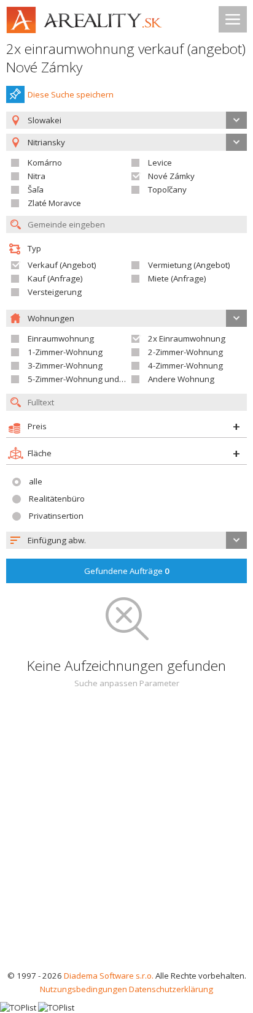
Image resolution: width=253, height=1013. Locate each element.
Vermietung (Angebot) (189, 264)
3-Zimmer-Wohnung (65, 365)
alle (35, 481)
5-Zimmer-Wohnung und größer (87, 378)
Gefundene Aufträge (126, 570)
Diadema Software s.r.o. (109, 975)
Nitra (36, 176)
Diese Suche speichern (71, 94)
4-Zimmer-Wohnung (185, 365)
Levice (160, 162)
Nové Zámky (171, 176)
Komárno (45, 162)
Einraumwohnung (61, 338)
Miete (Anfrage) (177, 278)
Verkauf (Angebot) (62, 264)
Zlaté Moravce (54, 202)
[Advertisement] (126, 836)
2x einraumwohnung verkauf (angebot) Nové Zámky (126, 58)
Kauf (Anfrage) (55, 278)
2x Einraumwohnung (186, 338)
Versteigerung (55, 291)
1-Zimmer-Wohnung (65, 351)
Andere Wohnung (181, 378)
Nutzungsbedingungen (83, 989)
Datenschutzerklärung (171, 989)
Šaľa (36, 189)
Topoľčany (167, 189)
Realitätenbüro (57, 498)
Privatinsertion (56, 515)
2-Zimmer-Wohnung (185, 351)
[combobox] (126, 120)
